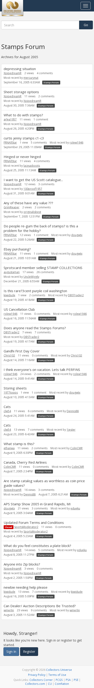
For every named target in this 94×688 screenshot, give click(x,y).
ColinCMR (76, 448)
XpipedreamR (12, 73)
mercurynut (31, 78)
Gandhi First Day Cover (22, 351)
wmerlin (9, 610)
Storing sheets (15, 388)
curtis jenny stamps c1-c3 (24, 138)
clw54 (7, 411)
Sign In (11, 651)
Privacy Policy (36, 675)
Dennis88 (73, 411)
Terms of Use (57, 675)
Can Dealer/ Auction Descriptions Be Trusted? (40, 606)
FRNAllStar (10, 142)
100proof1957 (33, 189)
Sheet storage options (21, 92)
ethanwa (9, 448)
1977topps (11, 392)
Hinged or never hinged (22, 156)
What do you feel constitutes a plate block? (37, 545)
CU (50, 683)
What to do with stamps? (23, 115)
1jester (71, 430)
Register (29, 651)
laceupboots (32, 166)
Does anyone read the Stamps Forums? (35, 328)
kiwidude (9, 295)
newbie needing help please (25, 587)
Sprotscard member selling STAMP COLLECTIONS (43, 267)
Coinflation (62, 683)
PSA (68, 680)
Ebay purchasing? (17, 249)
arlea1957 (10, 119)
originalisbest (32, 212)
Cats (7, 406)
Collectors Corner (41, 680)
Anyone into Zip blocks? (22, 564)
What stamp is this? (19, 443)
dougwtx (76, 235)
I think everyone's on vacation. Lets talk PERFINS (42, 369)
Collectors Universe (59, 670)
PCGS (59, 680)
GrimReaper (11, 207)
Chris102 (9, 355)
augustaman (12, 272)
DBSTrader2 (76, 295)
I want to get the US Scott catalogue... (33, 179)
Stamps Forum (51, 82)
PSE (76, 680)
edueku (75, 508)
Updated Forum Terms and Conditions (34, 522)
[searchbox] (40, 25)
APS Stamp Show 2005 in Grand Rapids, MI (37, 504)
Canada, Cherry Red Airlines (25, 462)
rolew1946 (76, 142)
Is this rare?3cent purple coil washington (35, 290)
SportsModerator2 (26, 527)
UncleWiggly (31, 277)
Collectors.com (35, 683)
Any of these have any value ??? (28, 203)
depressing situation (20, 68)
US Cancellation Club (19, 309)
